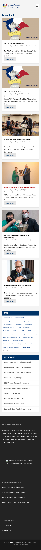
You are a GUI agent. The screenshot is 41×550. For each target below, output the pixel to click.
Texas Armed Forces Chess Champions (16, 503)
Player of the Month (24, 327)
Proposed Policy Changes (13, 378)
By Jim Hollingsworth (9, 330)
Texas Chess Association (17, 542)
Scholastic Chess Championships (12, 344)
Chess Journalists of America (11, 347)
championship (20, 317)
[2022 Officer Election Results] (20, 29)
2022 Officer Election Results (14, 43)
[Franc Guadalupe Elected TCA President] (20, 271)
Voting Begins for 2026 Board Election (17, 372)
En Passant (28, 344)
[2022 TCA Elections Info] (20, 77)
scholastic (29, 324)
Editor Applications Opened (14, 404)
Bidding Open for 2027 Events (14, 398)
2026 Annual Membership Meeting (16, 383)
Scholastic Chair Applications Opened (17, 409)
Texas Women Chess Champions (13, 497)
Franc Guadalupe (8, 334)
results (19, 324)
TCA (7, 240)
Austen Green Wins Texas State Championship (20, 187)
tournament (7, 317)
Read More (9, 59)
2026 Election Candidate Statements (17, 388)
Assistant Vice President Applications (17, 367)
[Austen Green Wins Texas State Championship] (20, 173)
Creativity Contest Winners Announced (17, 139)
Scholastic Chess (18, 340)
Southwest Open (8, 327)
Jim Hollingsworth (11, 46)
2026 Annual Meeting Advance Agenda (18, 362)
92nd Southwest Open (12, 393)
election (6, 340)
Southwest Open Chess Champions (14, 492)
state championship (9, 321)
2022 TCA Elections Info (12, 91)
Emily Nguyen (27, 347)
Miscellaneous (30, 46)
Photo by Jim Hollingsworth (11, 337)
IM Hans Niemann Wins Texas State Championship (16, 236)
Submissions (6, 531)
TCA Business (7, 324)
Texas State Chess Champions (13, 487)
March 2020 (32, 334)
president (21, 334)
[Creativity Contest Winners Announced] (20, 125)
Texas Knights (24, 321)
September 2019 (28, 337)
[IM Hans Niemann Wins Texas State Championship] (20, 221)
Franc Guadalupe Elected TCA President (17, 285)
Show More (6, 351)
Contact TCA (6, 525)
